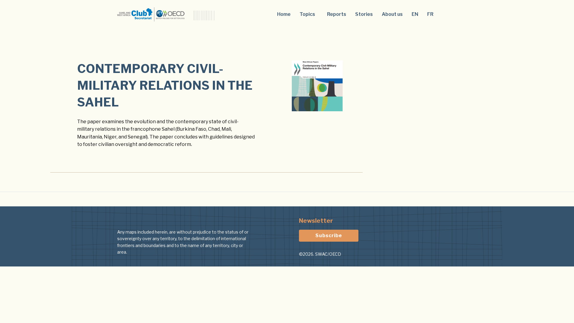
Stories (364, 14)
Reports (336, 14)
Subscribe (328, 235)
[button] (309, 14)
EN (415, 14)
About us (392, 14)
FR (430, 14)
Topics (307, 14)
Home (284, 14)
